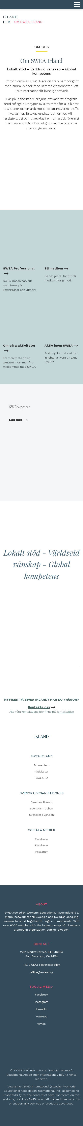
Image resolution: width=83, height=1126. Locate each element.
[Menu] (77, 4)
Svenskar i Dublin (41, 808)
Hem (6, 22)
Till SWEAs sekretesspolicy (41, 964)
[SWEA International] (41, 5)
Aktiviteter (41, 771)
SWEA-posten (20, 406)
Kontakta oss (39, 707)
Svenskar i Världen (41, 814)
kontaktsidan (65, 711)
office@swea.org (41, 972)
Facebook (41, 839)
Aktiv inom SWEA (59, 345)
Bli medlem (54, 268)
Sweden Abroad (41, 802)
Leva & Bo (41, 777)
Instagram (41, 851)
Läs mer (15, 420)
